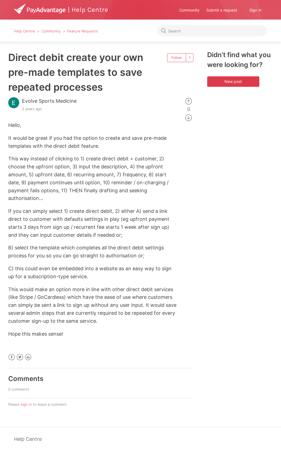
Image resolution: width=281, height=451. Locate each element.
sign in (26, 404)
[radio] (188, 101)
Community (189, 10)
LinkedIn (28, 357)
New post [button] (233, 81)
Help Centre (24, 31)
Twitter (19, 357)
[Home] (61, 12)
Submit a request (221, 10)
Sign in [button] (255, 10)
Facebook (11, 357)
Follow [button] (177, 57)
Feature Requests (82, 31)
